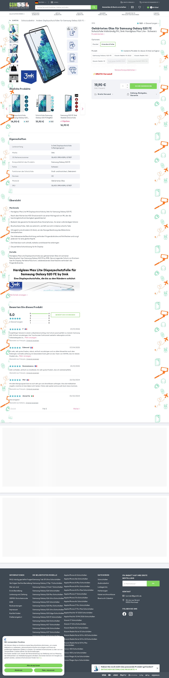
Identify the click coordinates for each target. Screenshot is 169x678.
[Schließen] (157, 668)
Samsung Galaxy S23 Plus (103, 67)
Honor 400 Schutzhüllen (73, 649)
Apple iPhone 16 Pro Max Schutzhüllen (79, 590)
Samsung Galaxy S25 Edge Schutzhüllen (48, 613)
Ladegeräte (102, 587)
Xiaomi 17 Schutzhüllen (73, 620)
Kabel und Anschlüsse (106, 594)
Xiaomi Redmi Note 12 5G (125, 67)
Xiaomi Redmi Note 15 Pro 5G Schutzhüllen (80, 639)
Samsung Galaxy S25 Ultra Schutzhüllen (48, 610)
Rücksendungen (15, 606)
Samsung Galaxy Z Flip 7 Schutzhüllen (47, 583)
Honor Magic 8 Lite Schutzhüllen (76, 656)
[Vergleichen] (68, 28)
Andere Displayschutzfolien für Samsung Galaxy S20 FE (60, 20)
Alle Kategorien (16, 14)
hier (40, 658)
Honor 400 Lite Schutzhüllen (75, 653)
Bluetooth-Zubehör (105, 598)
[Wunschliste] (139, 7)
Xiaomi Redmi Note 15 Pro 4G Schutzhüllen (80, 635)
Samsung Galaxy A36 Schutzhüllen (46, 628)
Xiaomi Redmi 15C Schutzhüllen (76, 628)
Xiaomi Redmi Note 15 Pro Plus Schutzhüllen (75, 644)
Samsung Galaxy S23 (116, 61)
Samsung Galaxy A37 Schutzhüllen (46, 632)
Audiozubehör (103, 583)
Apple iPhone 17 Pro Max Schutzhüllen (79, 609)
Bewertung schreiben (65, 315)
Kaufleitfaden (15, 613)
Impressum (13, 610)
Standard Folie (108, 44)
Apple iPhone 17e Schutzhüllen (76, 598)
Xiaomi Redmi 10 (99, 61)
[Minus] (127, 84)
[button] (20, 106)
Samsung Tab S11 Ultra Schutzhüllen (46, 579)
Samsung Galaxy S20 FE (102, 55)
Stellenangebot (15, 617)
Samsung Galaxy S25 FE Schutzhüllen (47, 617)
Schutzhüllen (103, 579)
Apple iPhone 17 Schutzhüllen (75, 594)
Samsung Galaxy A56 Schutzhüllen (46, 621)
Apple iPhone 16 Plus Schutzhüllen (77, 583)
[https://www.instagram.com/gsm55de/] (131, 614)
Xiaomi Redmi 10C (141, 55)
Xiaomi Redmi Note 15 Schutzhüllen (77, 632)
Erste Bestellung (15, 591)
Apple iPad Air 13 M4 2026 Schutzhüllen (79, 617)
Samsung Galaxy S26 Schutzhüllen (46, 591)
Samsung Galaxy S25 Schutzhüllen (46, 602)
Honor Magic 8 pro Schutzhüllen (76, 660)
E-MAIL (56, 2)
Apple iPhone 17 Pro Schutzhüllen (77, 605)
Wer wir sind (14, 587)
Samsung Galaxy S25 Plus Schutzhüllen (48, 606)
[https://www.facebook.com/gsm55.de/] (124, 614)
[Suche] (94, 7)
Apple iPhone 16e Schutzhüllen (76, 579)
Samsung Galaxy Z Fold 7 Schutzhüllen (48, 587)
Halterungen (103, 591)
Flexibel (95, 44)
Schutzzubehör (28, 20)
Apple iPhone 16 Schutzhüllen (75, 575)
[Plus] (127, 87)
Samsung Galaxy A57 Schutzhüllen (46, 625)
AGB (11, 602)
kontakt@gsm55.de (133, 596)
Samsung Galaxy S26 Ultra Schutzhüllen (48, 598)
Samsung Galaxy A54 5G (138, 61)
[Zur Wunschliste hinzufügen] (75, 28)
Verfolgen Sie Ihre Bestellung (20, 583)
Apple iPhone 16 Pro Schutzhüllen (77, 586)
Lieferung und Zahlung (18, 594)
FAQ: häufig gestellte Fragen (21, 579)
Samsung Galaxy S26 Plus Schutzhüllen (48, 594)
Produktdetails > (98, 34)
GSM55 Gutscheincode (18, 598)
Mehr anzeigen (30, 338)
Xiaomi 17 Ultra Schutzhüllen (75, 624)
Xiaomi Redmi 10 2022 (123, 55)
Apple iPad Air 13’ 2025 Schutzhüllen (78, 613)
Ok (153, 583)
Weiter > (76, 409)
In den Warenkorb (143, 86)
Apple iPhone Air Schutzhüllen (76, 601)
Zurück (15, 20)
